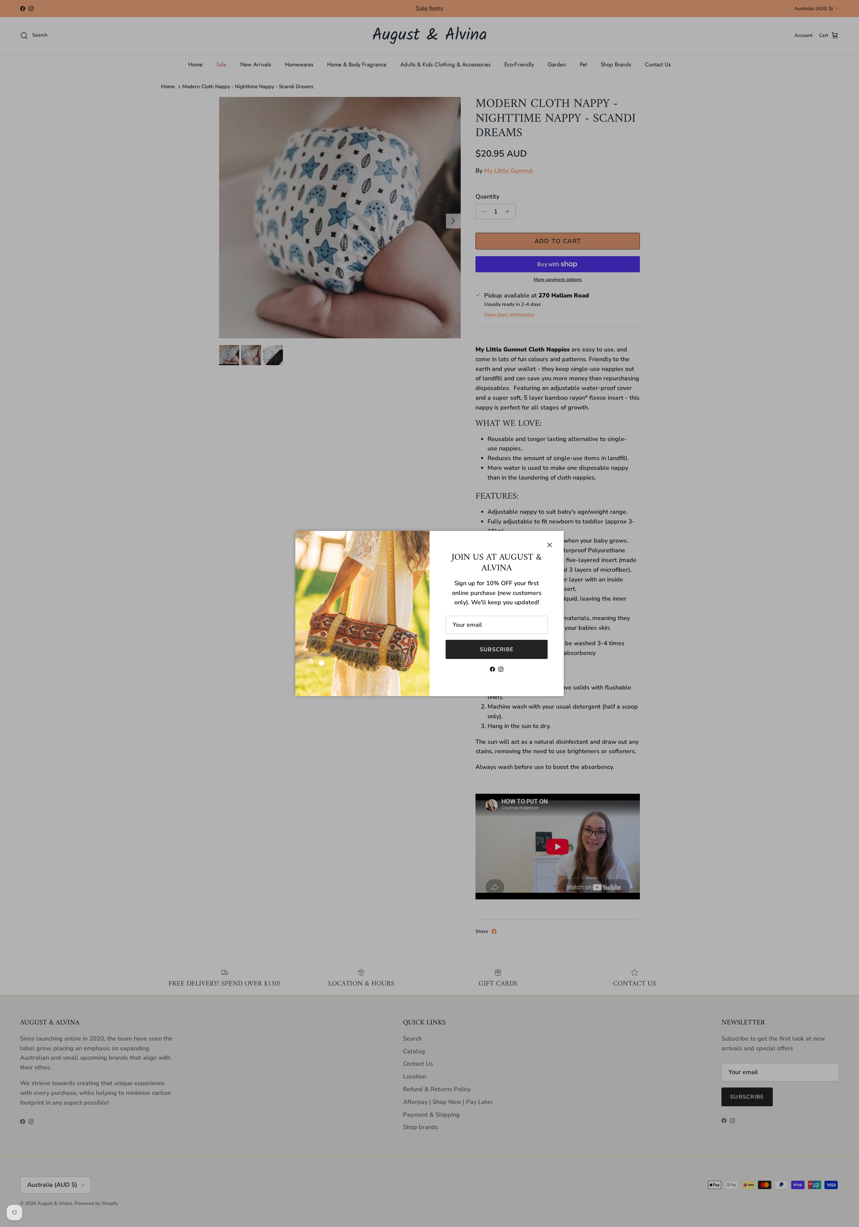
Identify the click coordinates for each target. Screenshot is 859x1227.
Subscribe (497, 649)
